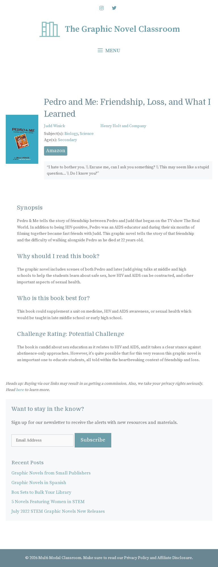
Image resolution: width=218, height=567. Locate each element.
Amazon (55, 150)
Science (87, 133)
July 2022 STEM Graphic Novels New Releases (58, 511)
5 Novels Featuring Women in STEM (48, 502)
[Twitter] (114, 8)
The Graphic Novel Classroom (122, 29)
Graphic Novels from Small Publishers (51, 473)
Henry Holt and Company (123, 126)
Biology (71, 133)
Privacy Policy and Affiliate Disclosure (158, 557)
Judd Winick (54, 126)
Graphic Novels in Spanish (38, 483)
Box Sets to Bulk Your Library (41, 492)
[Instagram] (101, 8)
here (20, 389)
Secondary (67, 140)
